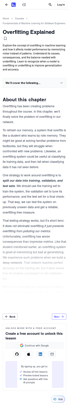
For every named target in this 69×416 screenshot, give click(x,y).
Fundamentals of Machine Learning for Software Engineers (34, 23)
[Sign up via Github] (17, 354)
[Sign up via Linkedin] (40, 354)
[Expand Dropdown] (61, 83)
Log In (61, 4)
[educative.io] (13, 5)
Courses (19, 18)
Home (6, 18)
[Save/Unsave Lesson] (5, 38)
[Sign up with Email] (52, 354)
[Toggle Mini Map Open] (24, 4)
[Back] (7, 4)
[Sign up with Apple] (28, 354)
